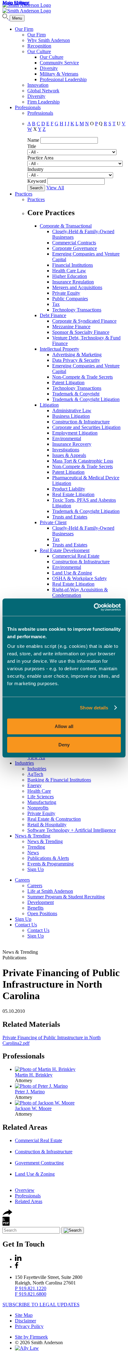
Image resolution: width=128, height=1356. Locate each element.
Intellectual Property (59, 349)
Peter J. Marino (30, 1091)
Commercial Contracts (74, 242)
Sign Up (35, 869)
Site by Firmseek (31, 1337)
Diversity (49, 68)
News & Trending (32, 835)
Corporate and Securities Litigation (86, 427)
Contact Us (26, 924)
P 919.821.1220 (30, 1288)
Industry (35, 169)
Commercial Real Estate (75, 556)
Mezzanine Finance (71, 326)
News (33, 852)
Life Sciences (40, 796)
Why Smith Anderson (48, 40)
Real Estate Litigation (73, 494)
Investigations (65, 449)
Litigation (49, 405)
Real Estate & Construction (54, 819)
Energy (34, 785)
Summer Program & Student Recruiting (66, 896)
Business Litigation (71, 416)
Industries (24, 763)
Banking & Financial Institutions (59, 779)
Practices (23, 193)
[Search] (6, 18)
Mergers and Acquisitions (77, 287)
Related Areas (24, 1127)
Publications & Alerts (48, 858)
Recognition (39, 45)
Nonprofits (37, 807)
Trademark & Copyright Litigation (86, 399)
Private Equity (66, 293)
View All (55, 187)
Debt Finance (53, 315)
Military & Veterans (59, 73)
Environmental (66, 438)
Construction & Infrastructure (81, 421)
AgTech (35, 774)
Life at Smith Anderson (50, 891)
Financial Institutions (72, 265)
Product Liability (68, 488)
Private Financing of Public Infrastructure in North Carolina (61, 984)
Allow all (64, 726)
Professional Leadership (63, 79)
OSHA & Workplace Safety (79, 578)
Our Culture (39, 51)
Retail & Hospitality (46, 824)
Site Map (24, 1315)
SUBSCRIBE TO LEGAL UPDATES (41, 1304)
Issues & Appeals (69, 455)
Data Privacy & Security (76, 360)
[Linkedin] (18, 1259)
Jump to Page (15, 2)
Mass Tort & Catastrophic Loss (82, 461)
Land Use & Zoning (72, 572)
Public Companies (70, 298)
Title (31, 146)
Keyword (36, 181)
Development (40, 902)
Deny (64, 744)
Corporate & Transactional (66, 225)
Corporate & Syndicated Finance (84, 321)
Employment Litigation (75, 433)
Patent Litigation (68, 382)
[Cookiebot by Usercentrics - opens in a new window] (93, 607)
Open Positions (42, 913)
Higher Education (69, 276)
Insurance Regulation (73, 281)
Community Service (59, 62)
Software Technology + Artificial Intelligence (71, 830)
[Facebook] (16, 1266)
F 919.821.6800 (30, 1294)
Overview (24, 1190)
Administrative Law (71, 410)
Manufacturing (41, 802)
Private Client (53, 522)
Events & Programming (50, 863)
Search (36, 188)
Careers (22, 880)
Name (33, 140)
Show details (94, 707)
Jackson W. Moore (33, 1108)
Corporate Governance (74, 248)
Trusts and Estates (69, 516)
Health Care (39, 791)
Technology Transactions (76, 309)
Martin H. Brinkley (34, 1074)
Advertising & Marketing (77, 354)
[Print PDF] (6, 1224)
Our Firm (24, 29)
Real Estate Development (64, 550)
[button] (7, 1213)
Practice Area (40, 157)
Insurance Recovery (71, 444)
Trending (36, 847)
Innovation (37, 85)
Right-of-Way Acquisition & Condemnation (80, 592)
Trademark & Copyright (75, 393)
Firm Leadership (43, 101)
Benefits (35, 908)
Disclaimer (25, 1320)
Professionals (28, 107)
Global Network (43, 90)
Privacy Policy (29, 1326)
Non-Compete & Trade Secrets (82, 377)
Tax (56, 304)
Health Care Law (69, 270)
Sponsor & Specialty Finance (80, 332)
